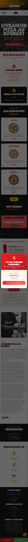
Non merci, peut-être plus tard (14, 285)
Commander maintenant (14, 283)
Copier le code (14, 278)
